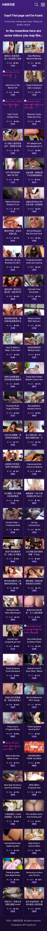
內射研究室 (8, 4)
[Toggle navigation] (43, 4)
